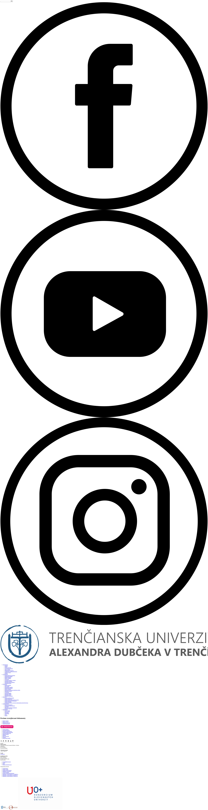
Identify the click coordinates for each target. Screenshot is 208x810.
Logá (6, 714)
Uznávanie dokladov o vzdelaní (10, 680)
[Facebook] (104, 209)
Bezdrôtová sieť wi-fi (8, 708)
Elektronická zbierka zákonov (10, 705)
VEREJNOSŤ (5, 709)
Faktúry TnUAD (5, 720)
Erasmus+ (4, 737)
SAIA (4, 763)
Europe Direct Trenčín (6, 738)
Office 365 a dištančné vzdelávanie (11, 707)
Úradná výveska (5, 769)
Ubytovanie (7, 679)
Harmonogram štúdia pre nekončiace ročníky (12, 690)
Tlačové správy (7, 710)
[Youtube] (104, 417)
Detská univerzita (6, 734)
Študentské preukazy (8, 691)
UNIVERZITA (5, 664)
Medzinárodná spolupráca (9, 670)
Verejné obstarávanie (6, 723)
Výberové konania (6, 772)
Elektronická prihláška (8, 676)
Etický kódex (7, 686)
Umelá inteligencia (8, 693)
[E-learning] (3, 742)
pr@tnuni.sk (2, 754)
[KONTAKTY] (8, 742)
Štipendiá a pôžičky (8, 694)
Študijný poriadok (8, 685)
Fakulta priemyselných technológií (11, 700)
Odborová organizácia (8, 704)
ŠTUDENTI (5, 684)
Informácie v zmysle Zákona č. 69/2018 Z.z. (10, 775)
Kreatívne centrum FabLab (7, 731)
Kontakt (6, 673)
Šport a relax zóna (6, 736)
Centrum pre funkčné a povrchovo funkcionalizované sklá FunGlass (16, 702)
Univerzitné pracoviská (9, 668)
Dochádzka (7, 706)
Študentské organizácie (9, 696)
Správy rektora (7, 711)
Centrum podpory (6, 729)
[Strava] (11, 742)
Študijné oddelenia (8, 677)
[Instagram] (104, 624)
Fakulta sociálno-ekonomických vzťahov (12, 699)
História (6, 666)
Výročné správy (5, 768)
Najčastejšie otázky (8, 683)
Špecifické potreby (8, 695)
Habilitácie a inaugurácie (7, 771)
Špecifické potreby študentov (10, 682)
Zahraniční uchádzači (8, 681)
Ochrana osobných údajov (7, 770)
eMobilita (4, 735)
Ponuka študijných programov (10, 675)
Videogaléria (7, 713)
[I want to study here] (6, 727)
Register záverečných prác (7, 764)
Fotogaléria (7, 712)
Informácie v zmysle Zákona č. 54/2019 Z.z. (10, 776)
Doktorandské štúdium (9, 688)
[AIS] (1, 742)
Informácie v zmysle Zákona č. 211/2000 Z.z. (10, 774)
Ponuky (6, 715)
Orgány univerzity (8, 667)
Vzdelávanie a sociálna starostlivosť (11, 671)
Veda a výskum (7, 669)
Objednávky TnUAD (6, 722)
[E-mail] (6, 742)
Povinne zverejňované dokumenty (8, 773)
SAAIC (4, 762)
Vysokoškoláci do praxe (7, 761)
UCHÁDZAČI (5, 674)
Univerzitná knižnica (6, 730)
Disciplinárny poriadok (9, 687)
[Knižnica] (13, 742)
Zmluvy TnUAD (5, 721)
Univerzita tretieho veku (7, 733)
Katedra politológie (8, 701)
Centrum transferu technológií (8, 732)
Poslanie (6, 665)
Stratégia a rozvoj (8, 672)
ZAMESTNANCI (6, 703)
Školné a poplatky (8, 678)
